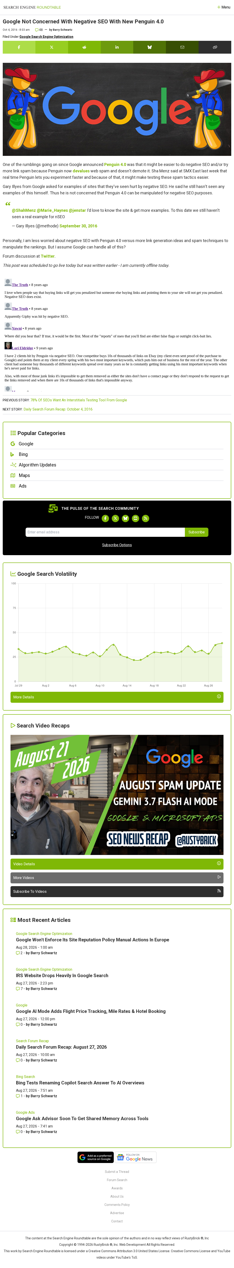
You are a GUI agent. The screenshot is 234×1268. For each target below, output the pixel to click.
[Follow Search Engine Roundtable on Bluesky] (125, 518)
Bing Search (25, 1077)
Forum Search (117, 1180)
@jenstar (77, 210)
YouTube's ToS (126, 1257)
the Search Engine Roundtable (69, 1238)
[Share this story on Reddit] (84, 47)
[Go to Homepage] (32, 7)
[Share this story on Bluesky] (149, 47)
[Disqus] (117, 334)
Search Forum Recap (32, 1041)
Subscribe (197, 532)
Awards (117, 1188)
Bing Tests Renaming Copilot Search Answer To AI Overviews (80, 1083)
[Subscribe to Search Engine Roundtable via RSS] (145, 518)
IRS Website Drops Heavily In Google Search (62, 975)
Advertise (117, 1213)
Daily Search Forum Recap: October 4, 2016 (58, 409)
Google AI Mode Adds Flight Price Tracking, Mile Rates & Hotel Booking (91, 1011)
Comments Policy (117, 1205)
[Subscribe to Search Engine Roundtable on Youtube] (135, 518)
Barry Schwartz (62, 29)
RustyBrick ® (103, 1244)
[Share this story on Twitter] (51, 47)
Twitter (48, 256)
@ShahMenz (24, 210)
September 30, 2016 (78, 225)
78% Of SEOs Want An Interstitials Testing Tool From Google (78, 400)
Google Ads (25, 1112)
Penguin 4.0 (115, 164)
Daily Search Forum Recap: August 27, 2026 (61, 1047)
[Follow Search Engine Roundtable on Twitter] (115, 518)
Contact (117, 1221)
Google (21, 1005)
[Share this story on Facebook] (19, 47)
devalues (81, 170)
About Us (117, 1196)
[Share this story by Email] (182, 47)
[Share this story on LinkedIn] (117, 47)
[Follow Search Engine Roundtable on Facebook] (105, 518)
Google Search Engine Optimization (46, 37)
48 (40, 30)
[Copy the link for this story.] (215, 47)
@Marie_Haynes (52, 210)
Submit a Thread (117, 1172)
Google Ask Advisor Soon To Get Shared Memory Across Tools (82, 1118)
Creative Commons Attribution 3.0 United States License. (129, 1251)
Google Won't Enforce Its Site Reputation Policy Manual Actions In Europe (92, 940)
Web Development (132, 1244)
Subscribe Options (117, 545)
